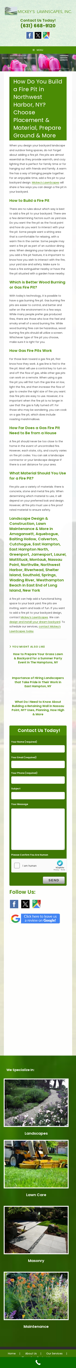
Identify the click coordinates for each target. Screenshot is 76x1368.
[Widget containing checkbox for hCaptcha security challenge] (39, 865)
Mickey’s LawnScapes (45, 182)
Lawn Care (36, 1194)
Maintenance (36, 1326)
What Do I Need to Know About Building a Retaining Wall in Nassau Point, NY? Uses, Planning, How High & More (38, 708)
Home (12, 1353)
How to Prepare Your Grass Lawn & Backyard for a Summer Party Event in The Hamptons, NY (38, 658)
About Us (31, 1353)
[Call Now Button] (38, 1362)
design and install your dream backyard (34, 622)
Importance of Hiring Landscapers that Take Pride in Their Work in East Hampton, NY (38, 682)
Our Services (54, 1353)
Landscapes (36, 1133)
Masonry (36, 1260)
